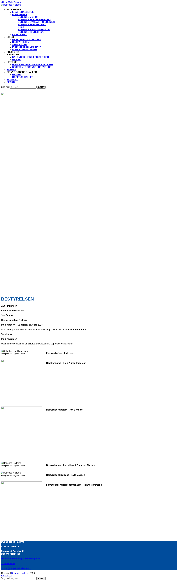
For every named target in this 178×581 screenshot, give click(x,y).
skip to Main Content (11, 2)
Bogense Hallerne (20, 573)
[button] (11, 82)
